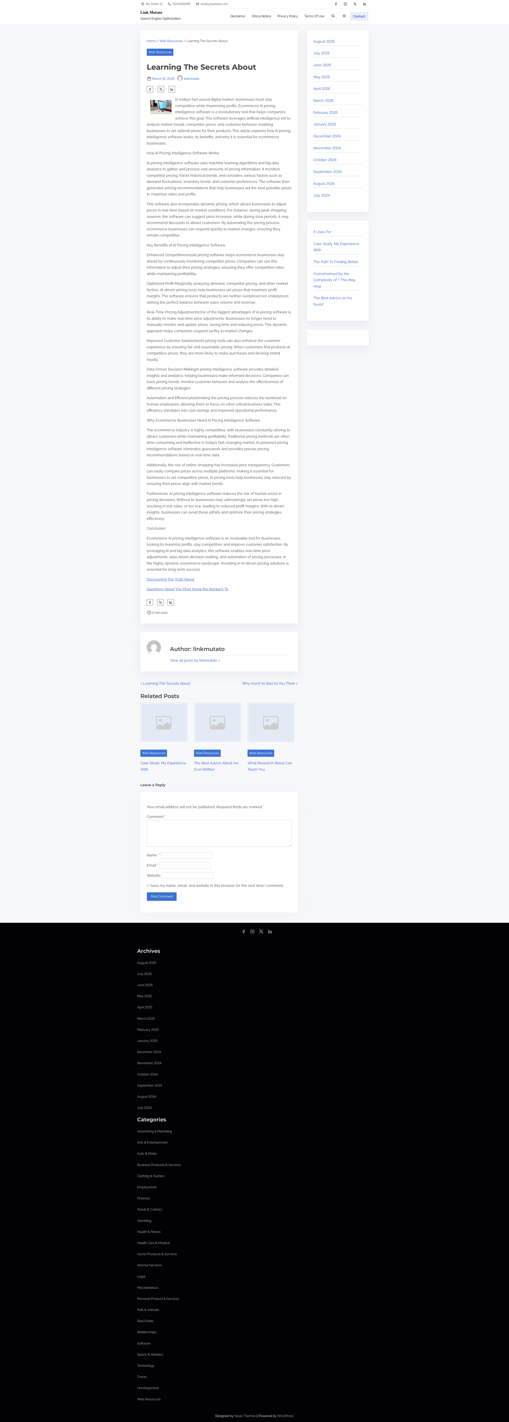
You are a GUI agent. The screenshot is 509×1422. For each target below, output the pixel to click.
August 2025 (324, 41)
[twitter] (355, 4)
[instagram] (345, 4)
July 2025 (321, 53)
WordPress (285, 1416)
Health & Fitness (149, 1232)
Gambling (144, 1221)
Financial (143, 1198)
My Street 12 (153, 4)
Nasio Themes (245, 1416)
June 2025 (322, 65)
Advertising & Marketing (154, 1131)
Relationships (146, 1332)
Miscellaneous (147, 1288)
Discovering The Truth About (170, 579)
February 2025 (325, 112)
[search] (333, 16)
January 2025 (324, 124)
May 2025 (321, 77)
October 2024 (324, 160)
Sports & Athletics (150, 1354)
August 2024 (324, 183)
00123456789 (181, 4)
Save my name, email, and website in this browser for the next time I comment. (217, 885)
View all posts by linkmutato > (195, 660)
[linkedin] (365, 4)
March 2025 (323, 100)
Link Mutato (151, 12)
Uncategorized (148, 1388)
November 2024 (327, 148)
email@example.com (214, 4)
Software (144, 1343)
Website (154, 875)
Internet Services (149, 1265)
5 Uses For (322, 232)
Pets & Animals (148, 1310)
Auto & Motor (147, 1154)
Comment (156, 817)
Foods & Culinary (149, 1209)
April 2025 (321, 89)
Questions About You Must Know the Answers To (187, 589)
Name (153, 855)
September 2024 (327, 172)
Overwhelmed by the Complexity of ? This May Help (334, 280)
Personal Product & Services (158, 1299)
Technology (145, 1366)
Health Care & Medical (153, 1243)
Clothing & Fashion (150, 1176)
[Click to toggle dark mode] (344, 16)
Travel (141, 1377)
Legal (141, 1276)
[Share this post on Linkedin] (172, 89)
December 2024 (327, 136)
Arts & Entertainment (152, 1142)
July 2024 (321, 195)
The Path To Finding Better (335, 262)
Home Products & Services (157, 1254)
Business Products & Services (159, 1165)
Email (152, 865)
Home (151, 41)
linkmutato (191, 79)
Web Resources (171, 41)
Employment (146, 1187)
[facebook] (336, 4)
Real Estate (145, 1321)
